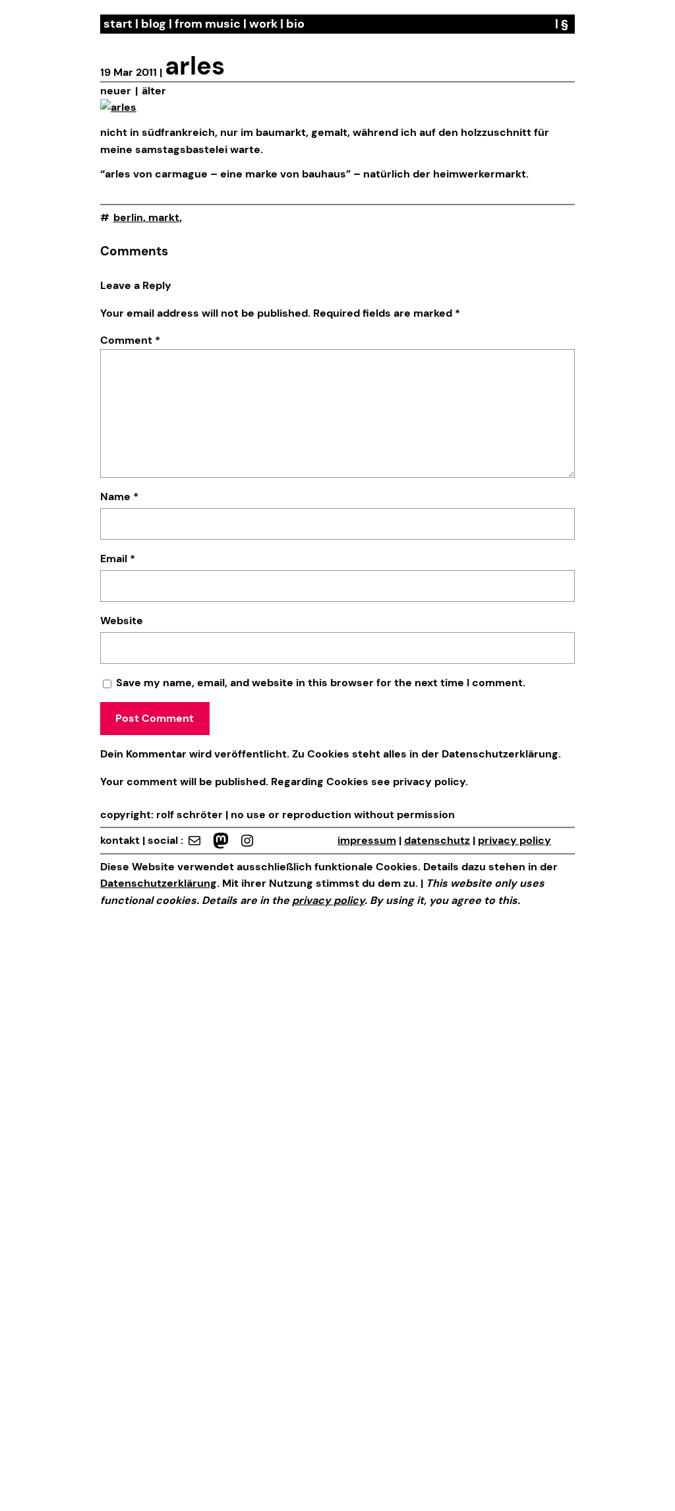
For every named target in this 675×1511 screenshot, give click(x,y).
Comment (130, 340)
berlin (128, 217)
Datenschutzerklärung (500, 754)
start (117, 24)
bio (295, 24)
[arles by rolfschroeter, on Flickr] (118, 107)
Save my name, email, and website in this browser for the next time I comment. (320, 683)
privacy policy (427, 781)
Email (117, 558)
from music (208, 24)
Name (119, 496)
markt (163, 217)
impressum (367, 840)
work (263, 24)
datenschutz (437, 840)
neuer (115, 91)
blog (153, 24)
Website (121, 620)
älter (154, 91)
